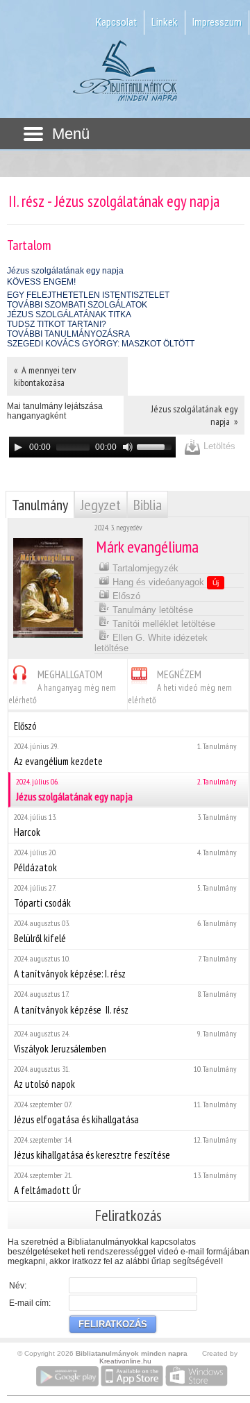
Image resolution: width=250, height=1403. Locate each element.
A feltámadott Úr (125, 1183)
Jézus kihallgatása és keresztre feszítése (125, 1147)
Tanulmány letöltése (151, 610)
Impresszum (217, 22)
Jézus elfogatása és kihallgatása (125, 1112)
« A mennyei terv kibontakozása (45, 376)
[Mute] (127, 447)
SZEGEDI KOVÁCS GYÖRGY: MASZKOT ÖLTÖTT (100, 343)
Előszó (125, 596)
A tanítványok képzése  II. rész (125, 1002)
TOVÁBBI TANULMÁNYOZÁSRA (68, 334)
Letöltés (218, 446)
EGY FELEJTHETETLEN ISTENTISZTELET (88, 295)
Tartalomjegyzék (144, 568)
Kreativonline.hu (125, 1361)
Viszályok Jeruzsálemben (125, 1041)
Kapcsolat (116, 22)
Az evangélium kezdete (125, 754)
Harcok (125, 825)
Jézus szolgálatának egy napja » (194, 415)
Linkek (164, 22)
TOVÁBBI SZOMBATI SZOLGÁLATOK (77, 305)
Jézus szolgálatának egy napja (65, 271)
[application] (92, 447)
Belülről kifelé (125, 931)
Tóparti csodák (125, 895)
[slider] (156, 446)
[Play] (18, 447)
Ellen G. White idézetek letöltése (151, 642)
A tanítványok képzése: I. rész (125, 966)
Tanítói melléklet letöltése (162, 624)
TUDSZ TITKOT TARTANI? (56, 324)
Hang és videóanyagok (164, 582)
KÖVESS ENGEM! (41, 282)
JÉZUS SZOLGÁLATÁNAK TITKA (69, 314)
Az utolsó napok (125, 1077)
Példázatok (125, 860)
